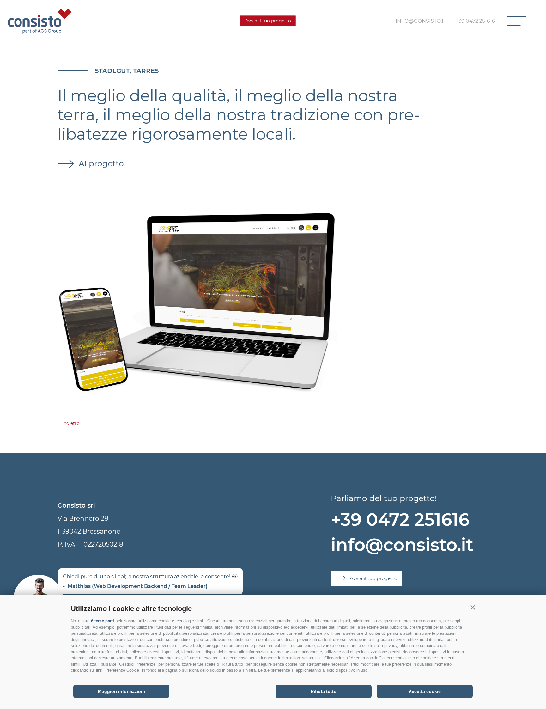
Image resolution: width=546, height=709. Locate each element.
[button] (472, 607)
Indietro (71, 423)
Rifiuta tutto (324, 691)
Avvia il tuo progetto (268, 21)
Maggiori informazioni (121, 691)
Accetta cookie (425, 691)
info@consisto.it (402, 544)
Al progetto (100, 163)
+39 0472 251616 (400, 519)
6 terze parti (102, 621)
